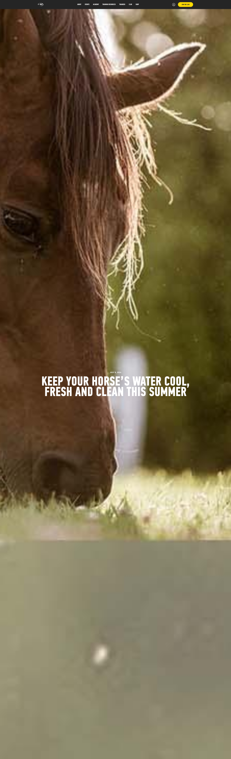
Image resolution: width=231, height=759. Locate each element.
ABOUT (79, 4)
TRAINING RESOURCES (109, 4)
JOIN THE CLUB (185, 5)
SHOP (137, 4)
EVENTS (87, 4)
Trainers (122, 4)
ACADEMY (96, 4)
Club (130, 4)
